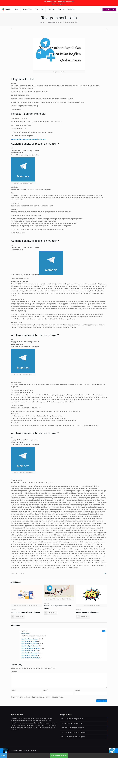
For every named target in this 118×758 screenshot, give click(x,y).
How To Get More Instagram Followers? (74, 732)
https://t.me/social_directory (30, 643)
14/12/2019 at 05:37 (25, 633)
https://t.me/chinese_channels (30, 648)
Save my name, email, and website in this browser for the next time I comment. (38, 697)
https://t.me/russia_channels (30, 653)
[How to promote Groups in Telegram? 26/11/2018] (113, 751)
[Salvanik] (6, 9)
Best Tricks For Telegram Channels (72, 728)
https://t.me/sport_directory (29, 646)
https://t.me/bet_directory (29, 641)
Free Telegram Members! (59, 755)
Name (13, 690)
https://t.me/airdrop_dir (28, 650)
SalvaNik (19, 750)
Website (77, 690)
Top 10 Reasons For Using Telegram (73, 737)
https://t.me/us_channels (29, 655)
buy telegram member (55, 22)
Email (45, 690)
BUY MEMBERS (109, 9)
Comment (14, 672)
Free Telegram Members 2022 (87, 612)
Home (42, 22)
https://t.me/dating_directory (30, 657)
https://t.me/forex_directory (29, 639)
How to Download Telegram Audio (72, 723)
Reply (104, 631)
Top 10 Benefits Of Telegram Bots (72, 719)
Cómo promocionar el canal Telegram (25, 612)
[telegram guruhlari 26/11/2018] (4, 751)
